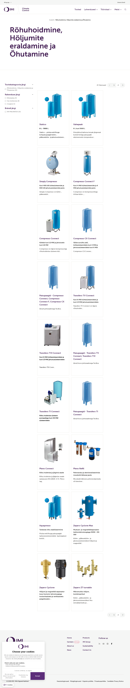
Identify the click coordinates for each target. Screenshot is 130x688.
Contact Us (87, 650)
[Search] (125, 9)
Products (86, 638)
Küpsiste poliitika (87, 681)
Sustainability (88, 646)
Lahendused (90, 9)
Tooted (78, 9)
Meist (116, 9)
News (69, 650)
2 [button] (118, 85)
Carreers (70, 642)
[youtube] (103, 644)
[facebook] (111, 644)
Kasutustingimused (63, 681)
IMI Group (86, 642)
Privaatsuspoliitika (100, 681)
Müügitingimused (75, 681)
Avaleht (51, 20)
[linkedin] (99, 644)
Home (69, 638)
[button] (109, 85)
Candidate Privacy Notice (115, 681)
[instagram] (107, 644)
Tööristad (105, 9)
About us (70, 646)
